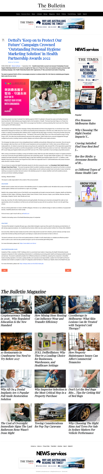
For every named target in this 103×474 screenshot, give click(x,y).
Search (85, 14)
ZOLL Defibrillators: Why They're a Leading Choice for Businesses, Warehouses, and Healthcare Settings (50, 358)
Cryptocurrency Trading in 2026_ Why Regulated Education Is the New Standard (15, 320)
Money (45, 14)
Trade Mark (53, 446)
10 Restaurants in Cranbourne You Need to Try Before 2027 (15, 355)
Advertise (60, 446)
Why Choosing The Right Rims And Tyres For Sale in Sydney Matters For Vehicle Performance (83, 428)
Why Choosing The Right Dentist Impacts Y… (86, 133)
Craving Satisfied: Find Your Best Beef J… (86, 146)
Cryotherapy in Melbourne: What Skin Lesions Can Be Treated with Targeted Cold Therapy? (82, 321)
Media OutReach (16, 66)
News (33, 14)
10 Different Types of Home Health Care (87, 171)
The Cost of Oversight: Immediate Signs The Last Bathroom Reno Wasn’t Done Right (16, 428)
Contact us (33, 446)
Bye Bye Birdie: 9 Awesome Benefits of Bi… (86, 159)
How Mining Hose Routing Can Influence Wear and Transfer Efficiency (50, 318)
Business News (25, 14)
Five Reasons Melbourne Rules (85, 121)
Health (79, 14)
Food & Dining (72, 14)
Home (18, 14)
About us (39, 446)
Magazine (52, 14)
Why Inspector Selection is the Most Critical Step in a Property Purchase (51, 392)
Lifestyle (39, 14)
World (58, 14)
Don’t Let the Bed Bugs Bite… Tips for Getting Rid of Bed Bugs (84, 392)
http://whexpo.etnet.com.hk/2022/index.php (31, 263)
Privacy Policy (46, 446)
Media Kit (70, 446)
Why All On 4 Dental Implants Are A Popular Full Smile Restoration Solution (15, 394)
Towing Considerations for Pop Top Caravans (49, 424)
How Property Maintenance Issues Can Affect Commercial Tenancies (83, 357)
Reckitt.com (26, 213)
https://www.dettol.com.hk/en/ (28, 243)
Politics (64, 14)
